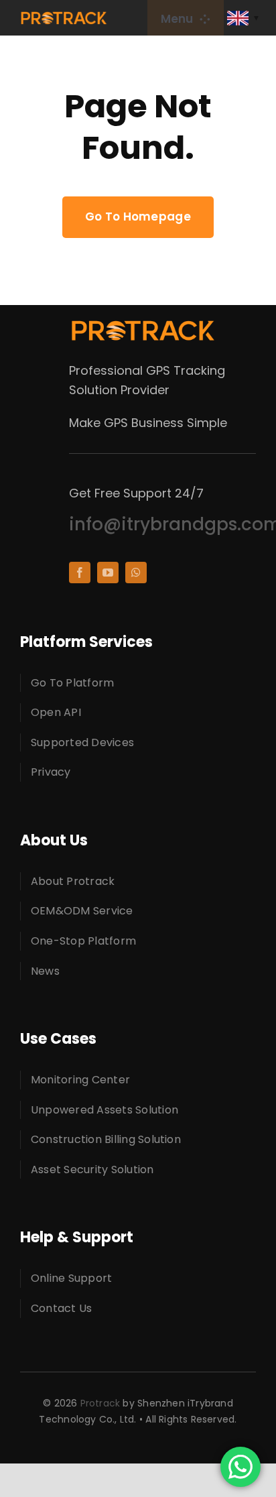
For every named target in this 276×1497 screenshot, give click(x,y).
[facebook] (79, 572)
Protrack (100, 1403)
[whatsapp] (136, 572)
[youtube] (108, 572)
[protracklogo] (63, 16)
